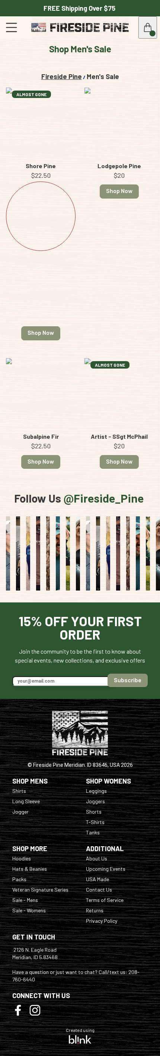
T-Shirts (95, 822)
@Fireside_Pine (103, 498)
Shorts (94, 811)
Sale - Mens (25, 900)
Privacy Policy (101, 921)
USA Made (97, 879)
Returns (94, 910)
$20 (119, 175)
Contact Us (99, 889)
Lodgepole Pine (119, 166)
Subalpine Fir (41, 436)
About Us (96, 858)
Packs (19, 879)
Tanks (93, 832)
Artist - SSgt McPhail (119, 436)
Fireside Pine (61, 76)
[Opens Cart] (147, 27)
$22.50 (41, 175)
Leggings (96, 791)
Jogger (20, 811)
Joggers (95, 801)
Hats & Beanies (29, 869)
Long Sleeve (26, 801)
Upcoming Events (105, 869)
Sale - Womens (29, 910)
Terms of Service (105, 900)
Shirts (19, 791)
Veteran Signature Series (40, 889)
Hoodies (21, 858)
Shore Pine (41, 166)
